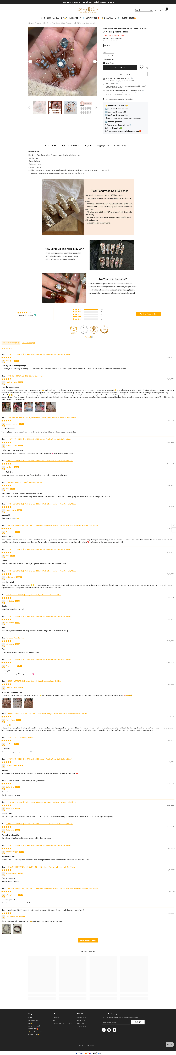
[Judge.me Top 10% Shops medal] (104, 330)
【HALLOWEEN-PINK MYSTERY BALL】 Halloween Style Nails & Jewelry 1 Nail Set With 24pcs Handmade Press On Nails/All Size (52, 525)
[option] (62, 61)
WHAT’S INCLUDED (71, 145)
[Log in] (156, 10)
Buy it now (125, 74)
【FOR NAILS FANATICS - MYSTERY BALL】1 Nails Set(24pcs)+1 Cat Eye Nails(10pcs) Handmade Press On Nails (46, 713)
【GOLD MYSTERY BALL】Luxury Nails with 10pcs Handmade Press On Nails (33, 595)
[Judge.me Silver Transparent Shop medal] (84, 330)
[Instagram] (109, 1030)
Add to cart (120, 67)
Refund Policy (120, 145)
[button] (30, 61)
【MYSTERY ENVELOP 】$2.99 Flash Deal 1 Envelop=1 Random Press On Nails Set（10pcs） (39, 354)
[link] (42, 995)
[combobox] (142, 10)
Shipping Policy (103, 145)
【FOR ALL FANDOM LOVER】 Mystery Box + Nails (24, 376)
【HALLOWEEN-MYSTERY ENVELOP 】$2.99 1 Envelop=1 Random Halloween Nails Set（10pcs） (41, 867)
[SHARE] (146, 67)
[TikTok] (114, 1030)
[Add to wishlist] (141, 67)
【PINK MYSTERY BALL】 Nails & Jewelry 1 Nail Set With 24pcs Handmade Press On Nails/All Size (41, 417)
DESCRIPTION (51, 145)
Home (30, 23)
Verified (88, 337)
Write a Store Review (148, 314)
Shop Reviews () (28, 343)
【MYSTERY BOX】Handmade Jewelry (19, 737)
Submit (138, 1022)
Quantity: (106, 52)
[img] (27, 313)
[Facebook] (104, 1030)
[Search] (144, 10)
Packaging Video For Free (15, 638)
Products (38, 23)
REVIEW (88, 145)
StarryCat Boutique (116, 38)
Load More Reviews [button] (88, 940)
